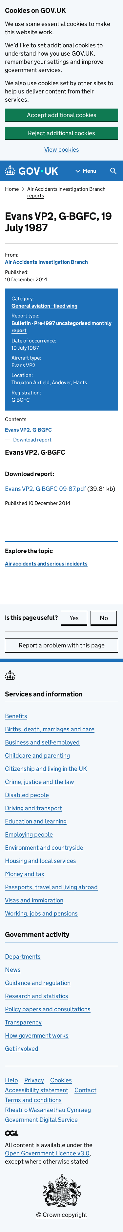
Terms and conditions (33, 1100)
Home (12, 189)
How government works (37, 1035)
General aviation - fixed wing (44, 306)
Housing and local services (40, 861)
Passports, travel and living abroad (51, 887)
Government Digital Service (41, 1119)
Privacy (34, 1080)
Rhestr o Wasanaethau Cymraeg (48, 1110)
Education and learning (36, 821)
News (13, 969)
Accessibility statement (36, 1090)
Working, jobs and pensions (41, 913)
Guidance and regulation (38, 983)
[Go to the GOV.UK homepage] (31, 171)
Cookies (61, 1080)
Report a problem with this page (62, 645)
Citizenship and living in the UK (46, 768)
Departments (23, 956)
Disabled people (27, 795)
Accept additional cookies (61, 115)
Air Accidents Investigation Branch (46, 262)
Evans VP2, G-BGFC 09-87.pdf (45, 488)
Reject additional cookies (61, 133)
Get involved (21, 1048)
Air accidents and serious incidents (46, 564)
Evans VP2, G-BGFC (28, 430)
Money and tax (24, 874)
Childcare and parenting (37, 755)
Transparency (23, 1022)
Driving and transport (33, 808)
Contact (85, 1090)
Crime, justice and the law (39, 782)
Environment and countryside (44, 847)
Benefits (16, 716)
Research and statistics (36, 996)
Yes (78, 618)
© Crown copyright (61, 1215)
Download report (32, 440)
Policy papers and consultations (48, 1009)
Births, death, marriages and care (49, 729)
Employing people (29, 834)
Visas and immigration (34, 900)
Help (11, 1080)
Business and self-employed (42, 742)
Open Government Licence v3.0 (47, 1153)
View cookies (61, 149)
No (108, 618)
